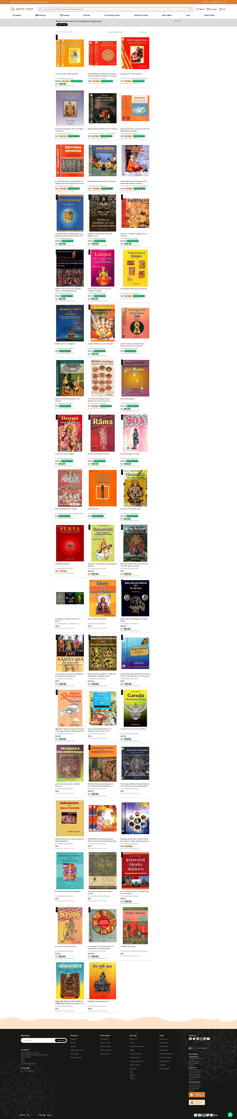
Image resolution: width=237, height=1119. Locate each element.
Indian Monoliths (93, 509)
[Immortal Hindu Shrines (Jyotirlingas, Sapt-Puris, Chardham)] (135, 888)
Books (73, 1043)
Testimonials (135, 1057)
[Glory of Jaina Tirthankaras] (103, 616)
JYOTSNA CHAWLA (62, 623)
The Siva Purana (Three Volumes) (66, 74)
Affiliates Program (166, 1054)
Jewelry (73, 1046)
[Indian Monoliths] (103, 506)
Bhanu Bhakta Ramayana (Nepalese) (67, 891)
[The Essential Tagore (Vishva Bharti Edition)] (103, 888)
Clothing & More (77, 1050)
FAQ (225, 2)
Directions (191, 1065)
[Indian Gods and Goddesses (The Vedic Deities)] (135, 616)
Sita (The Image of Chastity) (130, 454)
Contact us (216, 2)
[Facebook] (190, 1039)
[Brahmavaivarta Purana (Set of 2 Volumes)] (103, 126)
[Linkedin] (204, 1039)
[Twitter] (194, 1039)
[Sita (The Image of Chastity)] (135, 451)
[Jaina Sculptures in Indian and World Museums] (70, 781)
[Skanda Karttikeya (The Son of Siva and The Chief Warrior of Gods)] (135, 561)
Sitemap (162, 1065)
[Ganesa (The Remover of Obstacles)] (103, 341)
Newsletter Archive (137, 1046)
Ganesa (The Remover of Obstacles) (100, 344)
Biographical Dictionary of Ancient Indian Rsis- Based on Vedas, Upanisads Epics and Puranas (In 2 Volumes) (135, 841)
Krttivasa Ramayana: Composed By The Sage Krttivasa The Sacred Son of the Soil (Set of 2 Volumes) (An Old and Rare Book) (69, 183)
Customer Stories (136, 1061)
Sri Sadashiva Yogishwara (65, 78)
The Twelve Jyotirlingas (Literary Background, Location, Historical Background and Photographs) (99, 401)
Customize (163, 1043)
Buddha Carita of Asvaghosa (65, 344)
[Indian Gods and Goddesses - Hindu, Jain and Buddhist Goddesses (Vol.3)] (103, 671)
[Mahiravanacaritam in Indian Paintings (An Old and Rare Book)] (70, 836)
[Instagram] (201, 1039)
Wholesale (163, 1050)
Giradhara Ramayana (127, 946)
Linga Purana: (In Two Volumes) (131, 74)
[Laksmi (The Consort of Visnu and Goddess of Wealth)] (103, 286)
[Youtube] (208, 1039)
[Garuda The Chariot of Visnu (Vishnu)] (135, 726)
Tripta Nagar (143, 951)
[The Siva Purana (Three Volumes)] (70, 71)
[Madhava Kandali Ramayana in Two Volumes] (70, 396)
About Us (133, 1039)
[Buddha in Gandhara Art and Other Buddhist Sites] (103, 231)
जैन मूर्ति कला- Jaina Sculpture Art (98, 1001)
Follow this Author (62, 24)
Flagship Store (193, 1056)
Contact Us (163, 1039)
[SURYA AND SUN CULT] (70, 561)
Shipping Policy (106, 1050)
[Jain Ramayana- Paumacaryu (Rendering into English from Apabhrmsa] (70, 671)
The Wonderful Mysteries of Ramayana (133, 289)
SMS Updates (164, 1069)
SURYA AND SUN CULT (62, 564)
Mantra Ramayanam (127, 399)
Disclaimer (104, 1039)
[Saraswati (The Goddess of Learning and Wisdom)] (103, 561)
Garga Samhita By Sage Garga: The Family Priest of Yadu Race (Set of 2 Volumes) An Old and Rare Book (135, 676)
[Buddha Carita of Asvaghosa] (70, 341)
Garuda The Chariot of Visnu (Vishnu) (133, 729)
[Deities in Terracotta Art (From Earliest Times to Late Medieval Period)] (70, 286)
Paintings (74, 1054)
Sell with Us (163, 1046)
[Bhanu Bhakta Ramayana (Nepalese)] (70, 888)
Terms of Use (105, 1054)
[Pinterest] (197, 1039)
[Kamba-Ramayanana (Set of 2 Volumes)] (103, 178)
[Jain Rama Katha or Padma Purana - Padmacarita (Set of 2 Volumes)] (135, 341)
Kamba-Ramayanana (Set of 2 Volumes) (102, 181)
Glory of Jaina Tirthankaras (97, 619)
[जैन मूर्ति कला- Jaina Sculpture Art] (103, 999)
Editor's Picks (135, 1065)
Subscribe (60, 1040)
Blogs (132, 1050)
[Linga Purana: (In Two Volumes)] (135, 71)
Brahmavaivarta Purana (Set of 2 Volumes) (102, 129)
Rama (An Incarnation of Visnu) (98, 454)
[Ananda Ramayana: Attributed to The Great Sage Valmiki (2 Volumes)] (135, 178)
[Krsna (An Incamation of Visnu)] (70, 944)
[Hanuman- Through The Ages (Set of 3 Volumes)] (135, 231)
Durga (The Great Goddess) (64, 454)
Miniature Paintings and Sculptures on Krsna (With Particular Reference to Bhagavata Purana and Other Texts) (101, 786)
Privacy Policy (105, 1046)
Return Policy (105, 1043)
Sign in (206, 2)
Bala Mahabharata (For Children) (66, 509)
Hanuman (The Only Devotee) (130, 509)
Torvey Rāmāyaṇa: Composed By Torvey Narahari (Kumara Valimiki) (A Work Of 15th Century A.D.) (69, 236)
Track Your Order (165, 1057)
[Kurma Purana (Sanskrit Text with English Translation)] (70, 126)
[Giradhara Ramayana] (135, 944)
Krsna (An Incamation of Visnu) (65, 946)
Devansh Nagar (78, 513)
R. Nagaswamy (71, 623)
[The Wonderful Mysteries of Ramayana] (135, 286)
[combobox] (117, 9)
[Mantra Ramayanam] (135, 396)
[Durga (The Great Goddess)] (70, 451)
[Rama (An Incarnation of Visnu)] (103, 451)
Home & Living (76, 1057)
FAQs (132, 1043)
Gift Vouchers (164, 1061)
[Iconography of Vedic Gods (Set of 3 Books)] (70, 616)
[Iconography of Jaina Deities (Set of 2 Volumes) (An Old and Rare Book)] (103, 944)
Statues (73, 1039)
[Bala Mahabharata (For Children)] (70, 506)
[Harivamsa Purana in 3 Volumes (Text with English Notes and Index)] (135, 126)
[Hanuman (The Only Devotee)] (135, 506)
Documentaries (136, 1054)
